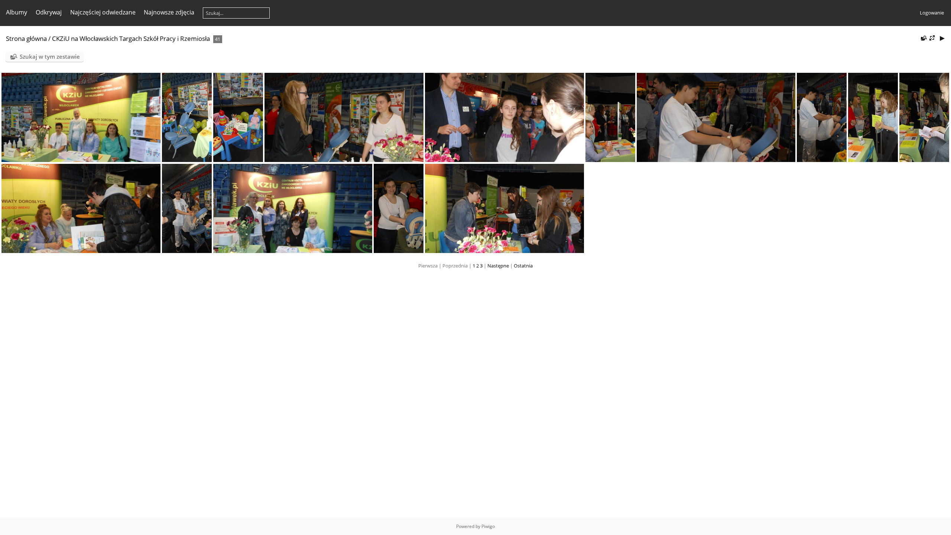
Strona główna (26, 38)
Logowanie (932, 12)
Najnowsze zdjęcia (169, 12)
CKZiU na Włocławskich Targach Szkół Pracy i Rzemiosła (131, 38)
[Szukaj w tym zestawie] (923, 37)
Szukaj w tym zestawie (50, 56)
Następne (498, 265)
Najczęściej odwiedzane (103, 12)
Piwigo (488, 526)
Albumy (16, 12)
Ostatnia (523, 265)
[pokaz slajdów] (942, 38)
